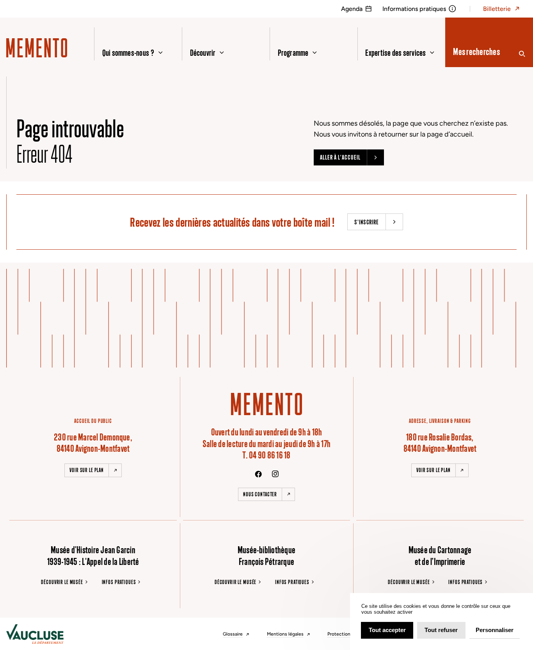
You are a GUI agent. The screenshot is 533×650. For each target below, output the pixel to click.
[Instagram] (275, 474)
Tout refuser (441, 630)
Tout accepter (387, 630)
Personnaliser (494, 630)
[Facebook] (258, 474)
